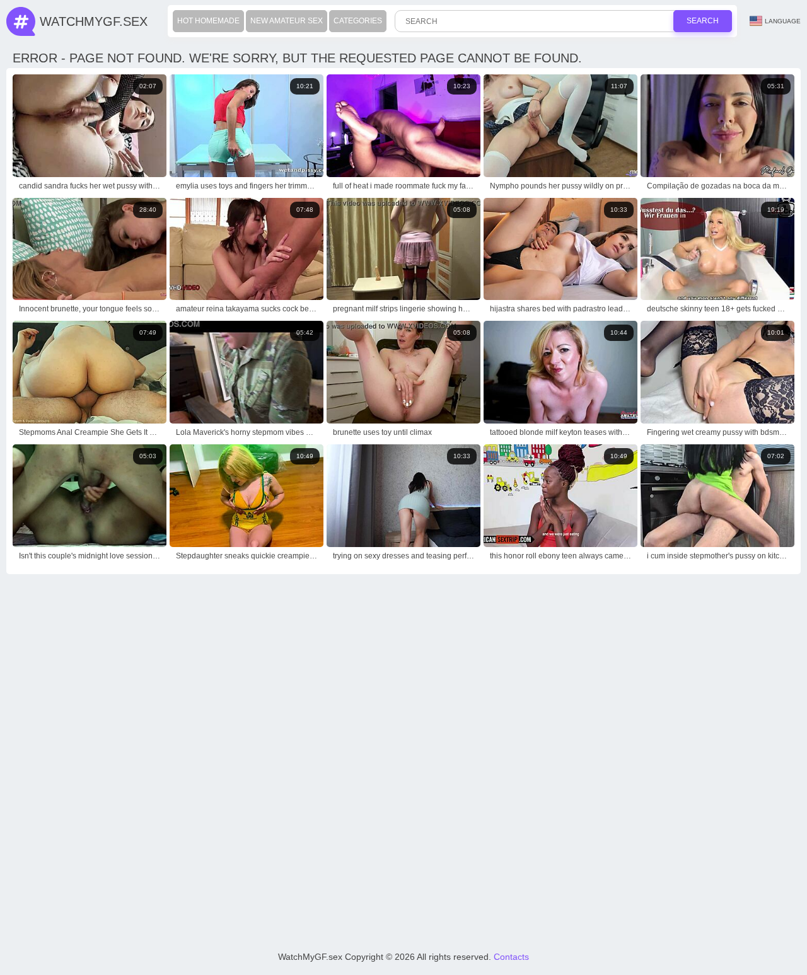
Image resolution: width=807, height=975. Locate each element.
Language (783, 21)
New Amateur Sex (286, 20)
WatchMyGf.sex (94, 21)
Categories (358, 20)
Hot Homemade (208, 20)
